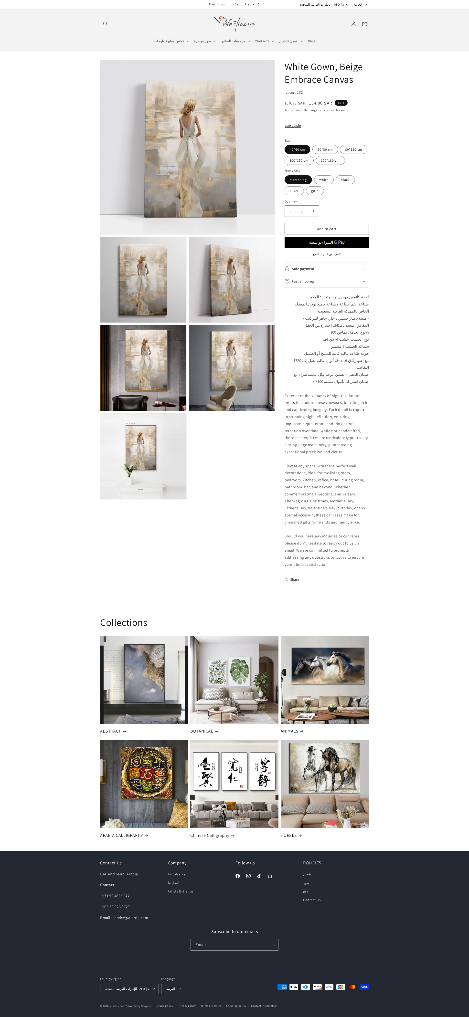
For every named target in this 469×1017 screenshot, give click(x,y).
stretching (298, 180)
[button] (105, 24)
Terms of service (211, 1005)
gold (315, 191)
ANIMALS (289, 731)
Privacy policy (187, 1005)
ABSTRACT (110, 731)
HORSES (289, 835)
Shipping (309, 110)
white (324, 180)
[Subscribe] (272, 945)
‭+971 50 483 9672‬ (115, 895)
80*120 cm (353, 149)
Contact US (312, 900)
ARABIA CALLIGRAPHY (121, 835)
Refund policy (164, 1005)
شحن (307, 874)
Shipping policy (236, 1005)
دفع (305, 891)
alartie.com (117, 1005)
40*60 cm (297, 149)
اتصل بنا (173, 882)
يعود (306, 882)
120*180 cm (330, 160)
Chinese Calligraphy (209, 835)
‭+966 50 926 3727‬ (115, 906)
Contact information (264, 1005)
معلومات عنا (176, 874)
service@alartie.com (130, 917)
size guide (293, 125)
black (345, 180)
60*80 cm (325, 149)
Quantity (291, 201)
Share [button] (294, 579)
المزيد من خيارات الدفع (327, 254)
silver (294, 191)
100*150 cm (299, 160)
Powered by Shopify (138, 1005)
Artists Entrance (180, 891)
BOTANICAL (201, 731)
